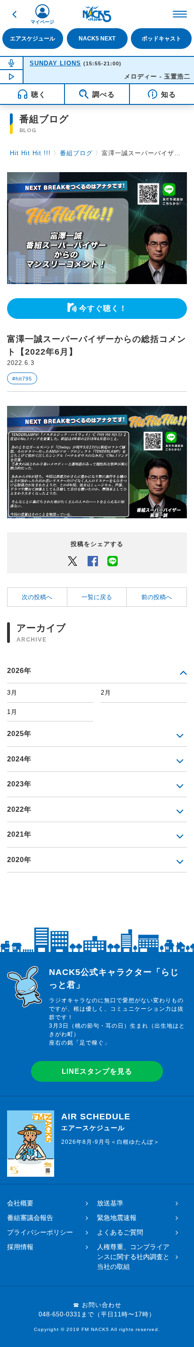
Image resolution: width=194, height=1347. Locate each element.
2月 (106, 692)
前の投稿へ (156, 597)
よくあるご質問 (120, 1232)
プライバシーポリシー (40, 1232)
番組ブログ (76, 153)
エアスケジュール (32, 38)
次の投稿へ (37, 597)
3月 (12, 692)
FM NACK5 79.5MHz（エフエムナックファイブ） (97, 14)
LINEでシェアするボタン (112, 560)
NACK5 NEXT (97, 38)
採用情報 (20, 1247)
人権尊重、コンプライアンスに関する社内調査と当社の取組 (133, 1256)
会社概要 (20, 1203)
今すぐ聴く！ (103, 308)
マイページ (42, 21)
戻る (14, 14)
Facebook (93, 560)
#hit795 (22, 378)
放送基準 (110, 1203)
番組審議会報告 (30, 1217)
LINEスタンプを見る (97, 1071)
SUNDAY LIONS (55, 63)
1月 (12, 711)
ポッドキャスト (161, 38)
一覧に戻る (96, 597)
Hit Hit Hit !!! (30, 153)
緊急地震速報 (117, 1217)
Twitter (72, 560)
